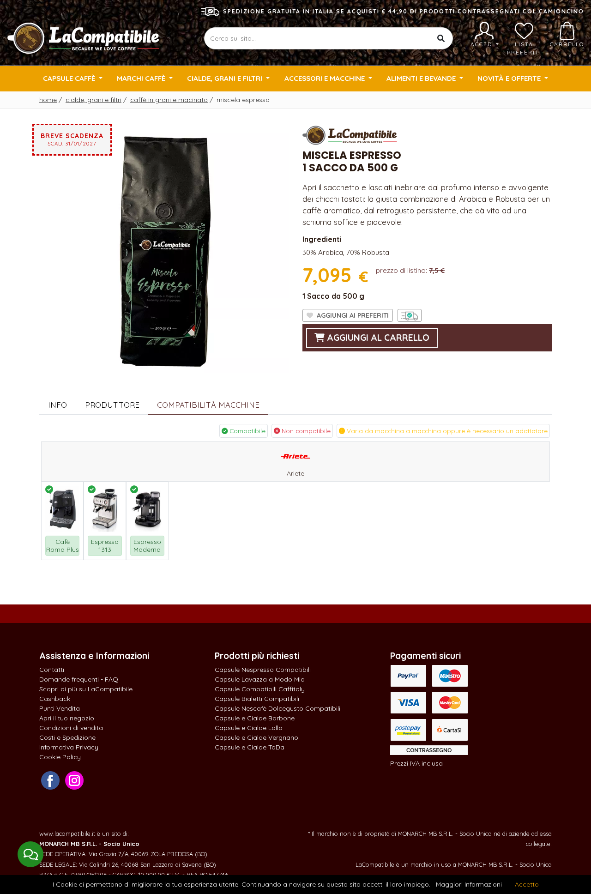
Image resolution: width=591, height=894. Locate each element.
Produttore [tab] (112, 405)
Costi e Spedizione (67, 737)
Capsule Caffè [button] (70, 78)
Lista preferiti (524, 48)
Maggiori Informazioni (469, 884)
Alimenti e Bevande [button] (422, 78)
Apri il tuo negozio (66, 718)
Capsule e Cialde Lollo (249, 728)
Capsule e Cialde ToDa (249, 747)
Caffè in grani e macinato (169, 100)
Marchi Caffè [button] (142, 78)
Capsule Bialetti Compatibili (257, 699)
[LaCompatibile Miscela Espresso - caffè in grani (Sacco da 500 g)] (164, 247)
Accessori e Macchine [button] (325, 78)
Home (48, 100)
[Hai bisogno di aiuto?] (30, 854)
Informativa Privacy (68, 747)
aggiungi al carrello (377, 337)
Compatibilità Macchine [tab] (208, 405)
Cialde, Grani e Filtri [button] (225, 78)
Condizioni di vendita (71, 728)
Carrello (567, 44)
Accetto (527, 884)
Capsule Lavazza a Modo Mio (260, 679)
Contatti (51, 669)
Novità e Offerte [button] (510, 78)
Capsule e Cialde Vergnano (256, 737)
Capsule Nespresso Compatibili (263, 669)
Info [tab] (57, 405)
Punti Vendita (59, 708)
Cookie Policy (60, 757)
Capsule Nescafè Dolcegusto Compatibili (277, 708)
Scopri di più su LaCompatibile (86, 689)
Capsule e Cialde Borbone (255, 718)
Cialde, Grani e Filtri (93, 100)
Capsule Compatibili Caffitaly (260, 689)
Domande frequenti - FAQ (78, 679)
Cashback (54, 699)
